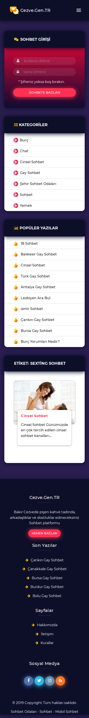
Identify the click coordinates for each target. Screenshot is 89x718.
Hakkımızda (47, 625)
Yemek (26, 205)
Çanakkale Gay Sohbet (47, 569)
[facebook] (28, 680)
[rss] (60, 680)
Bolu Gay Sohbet (47, 596)
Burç (24, 140)
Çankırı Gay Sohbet (37, 320)
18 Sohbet (29, 243)
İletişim (47, 634)
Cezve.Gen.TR (35, 10)
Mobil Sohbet (66, 712)
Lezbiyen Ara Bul (35, 298)
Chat (24, 151)
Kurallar (47, 643)
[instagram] (49, 680)
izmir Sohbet (32, 309)
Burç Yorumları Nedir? (40, 341)
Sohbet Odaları (24, 712)
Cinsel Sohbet (32, 162)
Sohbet (26, 195)
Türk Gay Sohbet (35, 276)
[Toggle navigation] (79, 10)
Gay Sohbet (30, 173)
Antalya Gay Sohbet (38, 287)
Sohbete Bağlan (44, 92)
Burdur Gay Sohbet (47, 587)
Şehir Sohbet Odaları (38, 184)
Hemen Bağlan (44, 533)
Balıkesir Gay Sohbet (39, 254)
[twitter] (39, 680)
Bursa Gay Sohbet (36, 331)
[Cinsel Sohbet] (44, 402)
